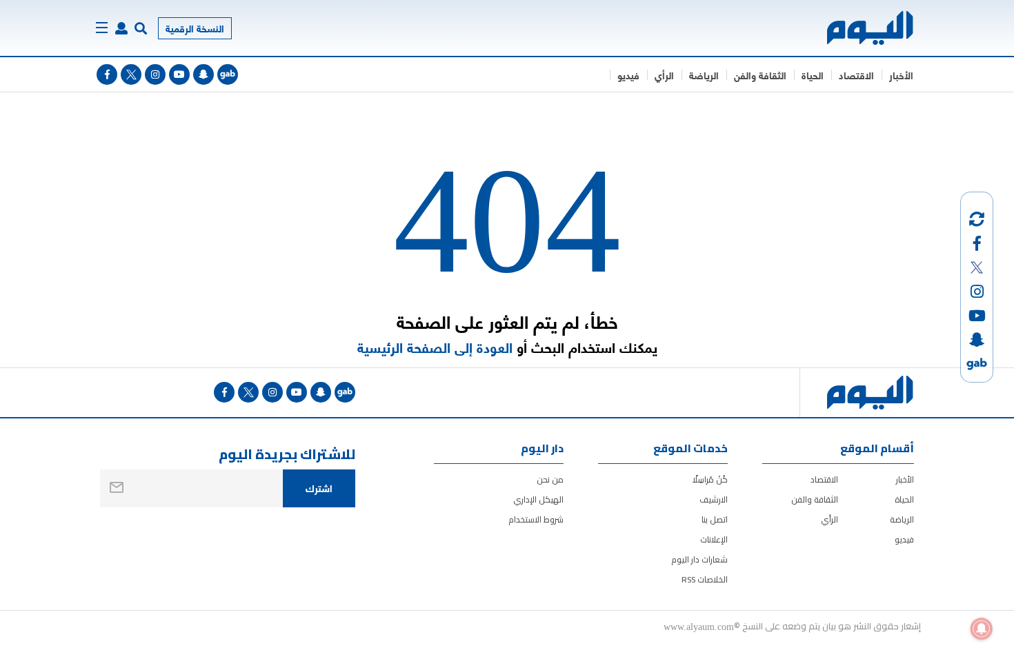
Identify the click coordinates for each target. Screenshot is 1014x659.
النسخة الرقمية (195, 28)
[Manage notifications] (982, 629)
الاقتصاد (856, 74)
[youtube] (179, 74)
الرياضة (704, 74)
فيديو (628, 74)
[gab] (227, 74)
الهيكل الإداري (538, 499)
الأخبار (901, 74)
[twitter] (131, 74)
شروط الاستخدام (536, 519)
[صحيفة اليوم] (858, 27)
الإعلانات (714, 539)
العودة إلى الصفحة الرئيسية (435, 347)
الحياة (813, 74)
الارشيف (713, 499)
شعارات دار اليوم (699, 559)
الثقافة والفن (760, 74)
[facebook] (107, 74)
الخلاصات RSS (705, 579)
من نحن (550, 479)
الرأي (664, 74)
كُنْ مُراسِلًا (710, 479)
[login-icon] (121, 28)
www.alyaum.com (699, 626)
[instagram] (155, 74)
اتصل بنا (715, 519)
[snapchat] (203, 74)
